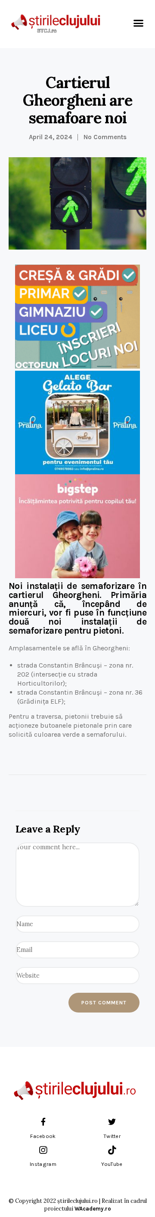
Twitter (112, 1136)
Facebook (43, 1136)
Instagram (43, 1164)
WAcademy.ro (92, 1208)
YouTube (111, 1164)
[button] (138, 23)
